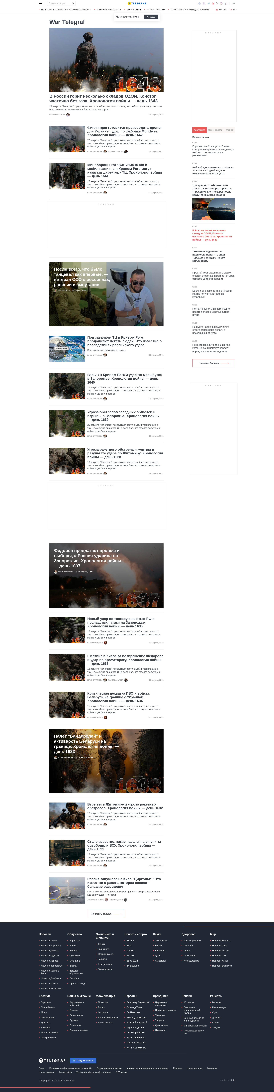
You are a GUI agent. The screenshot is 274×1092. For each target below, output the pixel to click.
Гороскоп (46, 1002)
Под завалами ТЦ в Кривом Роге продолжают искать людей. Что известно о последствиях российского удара (124, 341)
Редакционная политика (109, 1068)
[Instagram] (221, 3)
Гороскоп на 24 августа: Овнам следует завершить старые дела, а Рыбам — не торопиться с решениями (213, 151)
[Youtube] (213, 3)
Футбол (130, 940)
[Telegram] (208, 3)
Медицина (74, 961)
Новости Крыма (49, 983)
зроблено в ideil (227, 1080)
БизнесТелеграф (156, 10)
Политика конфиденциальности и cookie (70, 1068)
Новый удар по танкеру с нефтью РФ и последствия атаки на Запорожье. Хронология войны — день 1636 (121, 622)
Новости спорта (135, 934)
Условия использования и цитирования (148, 1068)
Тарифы (102, 959)
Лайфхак (45, 1027)
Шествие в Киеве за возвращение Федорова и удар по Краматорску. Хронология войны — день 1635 (125, 659)
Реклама (177, 1068)
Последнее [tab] (199, 130)
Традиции (160, 1015)
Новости (45, 934)
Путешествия (48, 1017)
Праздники (160, 996)
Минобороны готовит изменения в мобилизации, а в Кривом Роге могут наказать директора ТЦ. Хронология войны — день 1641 (124, 170)
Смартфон (160, 961)
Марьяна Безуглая (136, 1042)
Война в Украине (79, 996)
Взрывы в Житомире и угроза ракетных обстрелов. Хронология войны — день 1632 (125, 806)
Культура (45, 1022)
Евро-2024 (132, 961)
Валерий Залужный (137, 1022)
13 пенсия (189, 1002)
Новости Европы (221, 940)
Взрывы (73, 1010)
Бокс (129, 945)
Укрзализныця (105, 969)
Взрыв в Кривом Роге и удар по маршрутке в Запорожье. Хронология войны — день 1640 (124, 378)
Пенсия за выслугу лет (194, 1032)
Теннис (130, 950)
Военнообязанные (108, 1017)
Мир (213, 934)
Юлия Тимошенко (136, 1037)
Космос (159, 945)
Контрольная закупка (109, 10)
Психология (190, 955)
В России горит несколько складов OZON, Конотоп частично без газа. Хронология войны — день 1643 (103, 98)
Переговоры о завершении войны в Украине (66, 10)
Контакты (212, 1068)
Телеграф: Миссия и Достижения (93, 1072)
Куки (135, 17)
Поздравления (49, 1037)
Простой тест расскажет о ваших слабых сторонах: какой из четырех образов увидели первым (213, 275)
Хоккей (130, 955)
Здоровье (188, 934)
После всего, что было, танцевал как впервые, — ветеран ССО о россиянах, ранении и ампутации (82, 277)
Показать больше (101, 914)
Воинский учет (105, 1022)
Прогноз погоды (77, 983)
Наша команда (47, 1072)
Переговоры (76, 1015)
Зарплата (74, 940)
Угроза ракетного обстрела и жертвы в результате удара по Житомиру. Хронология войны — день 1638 (125, 453)
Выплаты (74, 950)
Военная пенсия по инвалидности (194, 1019)
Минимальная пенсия (195, 1025)
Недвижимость (106, 954)
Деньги (101, 944)
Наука (157, 934)
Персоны (130, 996)
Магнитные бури (49, 1032)
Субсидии (74, 955)
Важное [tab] (229, 130)
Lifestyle (45, 996)
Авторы (223, 10)
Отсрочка (103, 1012)
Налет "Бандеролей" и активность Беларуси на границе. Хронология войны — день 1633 (86, 744)
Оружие (73, 1020)
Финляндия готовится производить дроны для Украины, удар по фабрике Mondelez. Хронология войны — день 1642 (124, 131)
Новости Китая (220, 961)
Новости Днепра (50, 950)
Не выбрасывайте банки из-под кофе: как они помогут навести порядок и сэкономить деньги (211, 347)
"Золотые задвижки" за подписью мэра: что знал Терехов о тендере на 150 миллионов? (208, 256)
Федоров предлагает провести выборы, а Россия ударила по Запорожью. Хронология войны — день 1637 (87, 558)
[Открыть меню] (40, 3)
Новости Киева (49, 940)
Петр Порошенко (136, 1032)
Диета (187, 950)
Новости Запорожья (51, 966)
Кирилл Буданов (135, 1027)
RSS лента (121, 1072)
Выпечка (216, 1002)
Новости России (220, 950)
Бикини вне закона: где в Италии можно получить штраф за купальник (212, 293)
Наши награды (195, 1068)
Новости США (219, 945)
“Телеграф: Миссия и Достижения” (190, 10)
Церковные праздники (161, 1003)
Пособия (74, 978)
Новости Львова (49, 961)
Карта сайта (65, 1072)
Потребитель (48, 1007)
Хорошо (151, 17)
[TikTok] (225, 3)
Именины (160, 1030)
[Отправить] (73, 3)
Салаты (216, 1022)
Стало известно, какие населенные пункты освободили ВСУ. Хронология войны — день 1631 (124, 845)
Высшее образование (76, 972)
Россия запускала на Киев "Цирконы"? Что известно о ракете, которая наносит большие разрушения (124, 882)
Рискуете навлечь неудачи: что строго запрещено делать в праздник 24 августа (210, 329)
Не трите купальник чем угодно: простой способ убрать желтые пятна (211, 311)
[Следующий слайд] (237, 10)
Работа (73, 945)
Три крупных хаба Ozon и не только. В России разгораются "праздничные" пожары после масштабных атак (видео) (212, 190)
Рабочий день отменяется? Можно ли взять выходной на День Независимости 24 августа (212, 170)
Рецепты (216, 996)
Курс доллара (105, 964)
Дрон (158, 955)
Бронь (101, 1007)
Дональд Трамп (135, 1007)
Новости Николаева (51, 988)
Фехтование (133, 966)
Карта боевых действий (76, 1003)
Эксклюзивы (134, 10)
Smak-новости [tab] (215, 130)
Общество (74, 934)
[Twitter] (217, 3)
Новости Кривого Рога (50, 972)
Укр (233, 3)
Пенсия (187, 996)
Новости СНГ (219, 955)
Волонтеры (75, 1025)
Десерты (216, 1017)
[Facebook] (199, 3)
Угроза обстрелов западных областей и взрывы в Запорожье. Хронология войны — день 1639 (123, 416)
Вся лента (198, 137)
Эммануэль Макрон (137, 1017)
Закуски (216, 1027)
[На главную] (137, 3)
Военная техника (78, 1030)
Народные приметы (165, 1010)
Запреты (159, 1020)
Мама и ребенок (192, 940)
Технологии (161, 940)
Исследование (191, 961)
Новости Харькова (51, 945)
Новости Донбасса (51, 978)
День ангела (161, 1025)
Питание (188, 945)
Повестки (103, 1002)
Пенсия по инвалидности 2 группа (192, 1010)
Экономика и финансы (105, 936)
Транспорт (103, 949)
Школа (72, 966)
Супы (215, 1012)
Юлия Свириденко (136, 1047)
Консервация (219, 1007)
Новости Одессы (50, 955)
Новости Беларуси (222, 966)
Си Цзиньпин (133, 1012)
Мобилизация (105, 996)
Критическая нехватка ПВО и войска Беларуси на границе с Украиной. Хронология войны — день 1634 (118, 697)
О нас (42, 1068)
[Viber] (204, 3)
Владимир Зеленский (138, 1002)
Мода (44, 1012)
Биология (160, 950)
